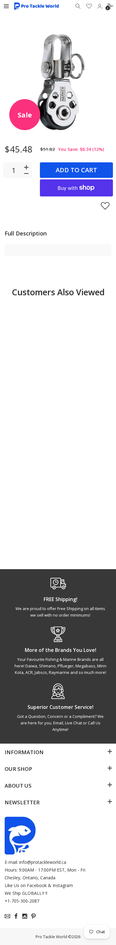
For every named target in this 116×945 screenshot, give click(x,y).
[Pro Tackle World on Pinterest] (33, 916)
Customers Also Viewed (58, 292)
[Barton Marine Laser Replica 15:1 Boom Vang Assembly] (85, 331)
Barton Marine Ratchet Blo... (26, 519)
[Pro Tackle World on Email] (7, 916)
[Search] (78, 6)
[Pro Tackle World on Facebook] (16, 916)
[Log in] (99, 6)
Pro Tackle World (51, 936)
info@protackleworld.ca (42, 862)
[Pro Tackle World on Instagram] (24, 916)
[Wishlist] (89, 6)
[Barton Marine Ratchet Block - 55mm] (30, 464)
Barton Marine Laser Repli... (81, 386)
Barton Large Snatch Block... (27, 386)
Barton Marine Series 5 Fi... (81, 519)
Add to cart (76, 170)
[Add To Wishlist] (105, 205)
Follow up (29, 411)
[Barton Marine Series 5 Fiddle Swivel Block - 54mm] (85, 464)
